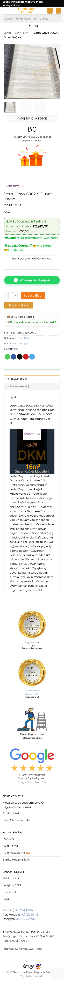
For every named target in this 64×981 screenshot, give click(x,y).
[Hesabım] (50, 11)
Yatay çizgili (21, 343)
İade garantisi (32, 694)
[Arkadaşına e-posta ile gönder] (20, 357)
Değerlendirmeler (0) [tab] (19, 386)
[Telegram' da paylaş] (32, 357)
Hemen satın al (19, 305)
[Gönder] (57, 18)
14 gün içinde (32, 690)
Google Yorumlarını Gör (32, 782)
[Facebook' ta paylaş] (13, 357)
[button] (5, 11)
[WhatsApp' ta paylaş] (7, 357)
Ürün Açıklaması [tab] (17, 379)
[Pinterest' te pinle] (26, 357)
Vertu (7, 32)
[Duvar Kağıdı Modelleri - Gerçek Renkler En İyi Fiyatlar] (27, 10)
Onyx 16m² (22, 32)
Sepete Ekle (32, 295)
